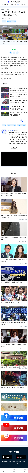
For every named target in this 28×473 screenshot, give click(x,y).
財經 (8, 9)
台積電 (9, 21)
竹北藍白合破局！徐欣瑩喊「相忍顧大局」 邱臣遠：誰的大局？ (18, 138)
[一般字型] (14, 52)
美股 (15, 21)
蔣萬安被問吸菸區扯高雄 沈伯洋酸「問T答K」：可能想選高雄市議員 (18, 134)
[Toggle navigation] (25, 469)
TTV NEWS (3, 9)
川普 (19, 125)
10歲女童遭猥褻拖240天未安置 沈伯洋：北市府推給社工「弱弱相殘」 (18, 143)
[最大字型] (17, 52)
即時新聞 (10, 130)
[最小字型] (10, 52)
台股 (5, 21)
